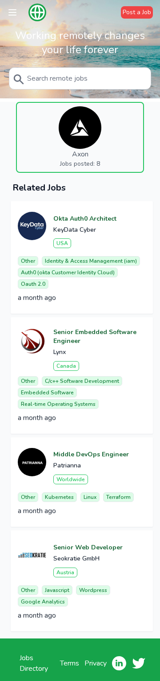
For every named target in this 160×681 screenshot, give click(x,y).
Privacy (95, 663)
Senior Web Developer (88, 547)
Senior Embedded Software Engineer (94, 336)
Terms (69, 663)
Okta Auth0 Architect (84, 218)
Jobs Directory (34, 663)
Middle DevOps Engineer (91, 454)
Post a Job (137, 12)
